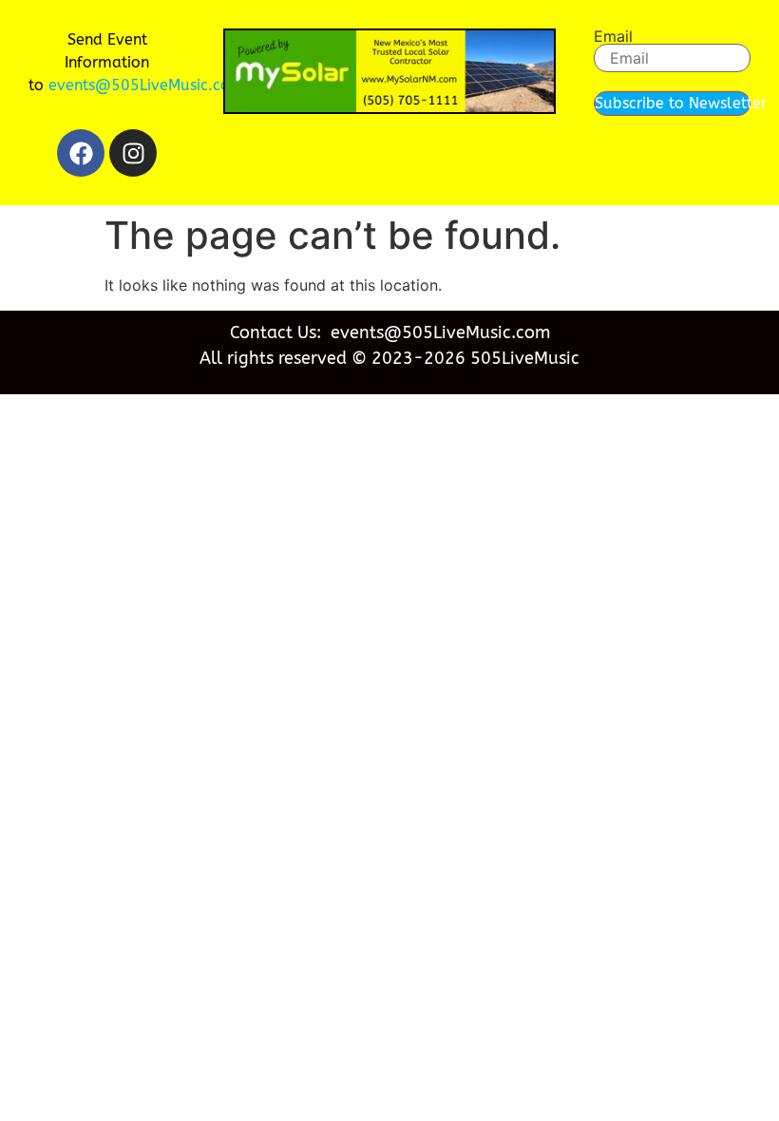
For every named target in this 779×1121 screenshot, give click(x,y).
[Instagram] (133, 153)
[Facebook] (80, 153)
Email (613, 36)
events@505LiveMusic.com (146, 85)
